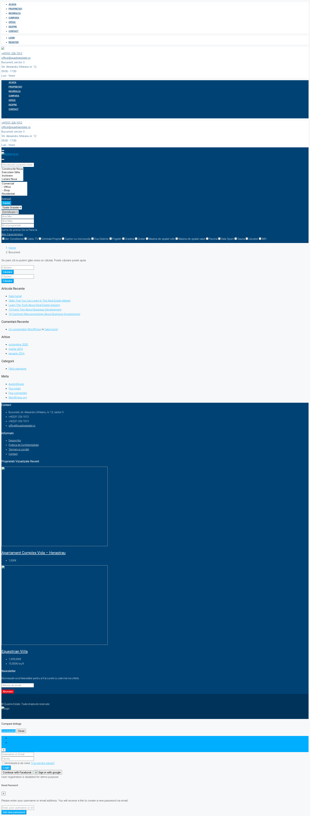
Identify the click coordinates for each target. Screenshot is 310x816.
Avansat (6, 198)
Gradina (129, 238)
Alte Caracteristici (12, 234)
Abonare (8, 691)
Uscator (253, 238)
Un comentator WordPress (25, 329)
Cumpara (14, 17)
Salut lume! (15, 296)
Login (12, 38)
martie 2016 (16, 349)
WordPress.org (18, 397)
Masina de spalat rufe (162, 238)
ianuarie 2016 (16, 353)
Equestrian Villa (14, 651)
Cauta (6, 203)
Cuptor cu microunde (78, 238)
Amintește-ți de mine (18, 763)
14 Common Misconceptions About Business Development (44, 314)
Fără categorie (17, 368)
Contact (13, 31)
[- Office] (14, 187)
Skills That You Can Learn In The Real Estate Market (40, 300)
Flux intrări (15, 388)
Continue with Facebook (17, 772)
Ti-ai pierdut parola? (43, 763)
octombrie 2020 (18, 344)
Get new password (14, 812)
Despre (13, 26)
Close (21, 731)
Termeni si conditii (19, 449)
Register (14, 42)
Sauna (241, 238)
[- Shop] (14, 190)
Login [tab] (12, 738)
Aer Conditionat (14, 238)
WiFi (264, 238)
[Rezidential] (14, 194)
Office (12, 22)
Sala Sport (227, 238)
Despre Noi (15, 440)
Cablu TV (32, 238)
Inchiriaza (15, 13)
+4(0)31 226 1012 (11, 53)
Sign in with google (49, 772)
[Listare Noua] (12, 179)
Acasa (12, 4)
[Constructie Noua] (12, 169)
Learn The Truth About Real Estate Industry (34, 305)
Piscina (213, 238)
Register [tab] (14, 742)
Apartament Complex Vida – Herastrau (33, 553)
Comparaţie (8, 731)
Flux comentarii (18, 393)
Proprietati (15, 9)
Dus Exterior (101, 238)
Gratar (141, 238)
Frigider (116, 238)
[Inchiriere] (12, 175)
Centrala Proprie (51, 238)
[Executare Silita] (12, 172)
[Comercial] (14, 183)
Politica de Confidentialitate (24, 445)
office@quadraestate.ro (15, 57)
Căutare (7, 272)
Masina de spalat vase (191, 238)
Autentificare (16, 384)
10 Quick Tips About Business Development (35, 309)
